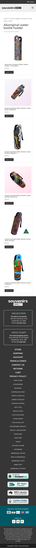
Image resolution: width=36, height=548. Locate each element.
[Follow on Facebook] (14, 521)
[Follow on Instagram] (18, 521)
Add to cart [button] (9, 72)
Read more (9, 159)
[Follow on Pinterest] (22, 521)
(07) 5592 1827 (21, 342)
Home (6, 18)
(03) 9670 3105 (21, 323)
